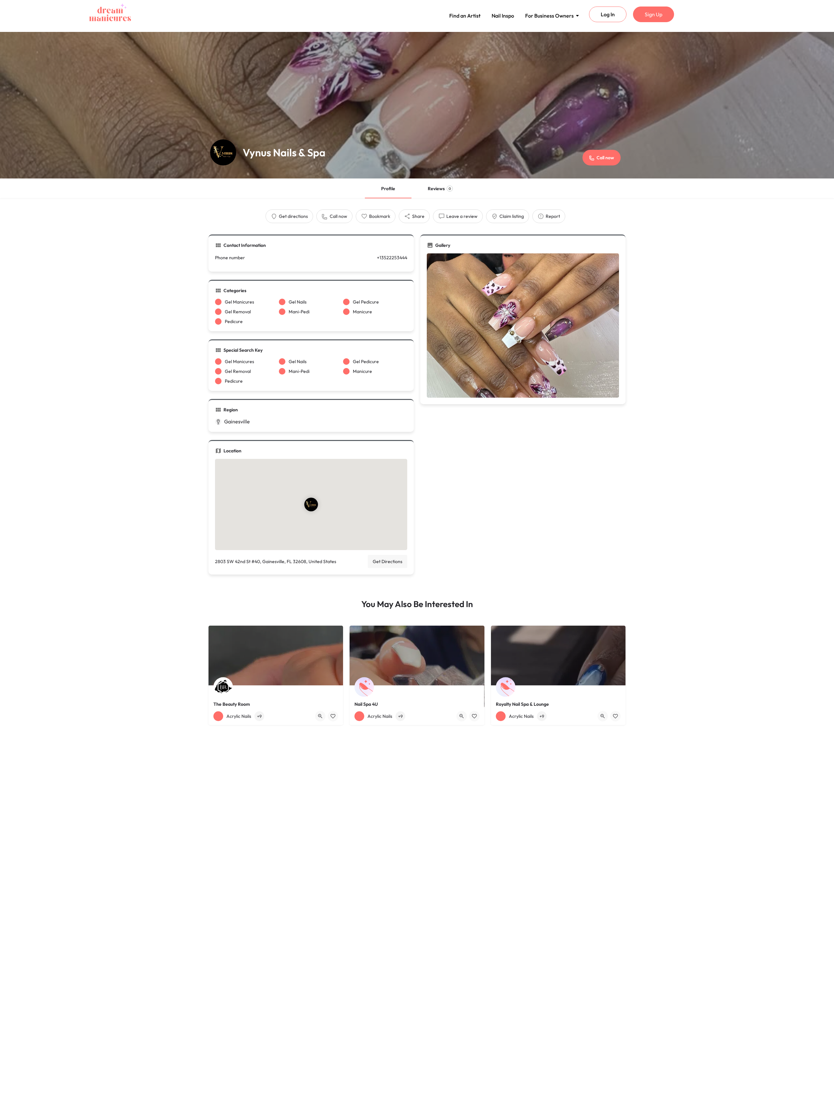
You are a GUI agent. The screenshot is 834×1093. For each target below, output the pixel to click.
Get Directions (387, 561)
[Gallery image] (523, 325)
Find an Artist (465, 15)
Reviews (439, 189)
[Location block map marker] (311, 504)
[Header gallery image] (417, 105)
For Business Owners (549, 15)
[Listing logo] (223, 152)
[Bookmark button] (333, 716)
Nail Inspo (503, 15)
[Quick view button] (320, 716)
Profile (388, 189)
